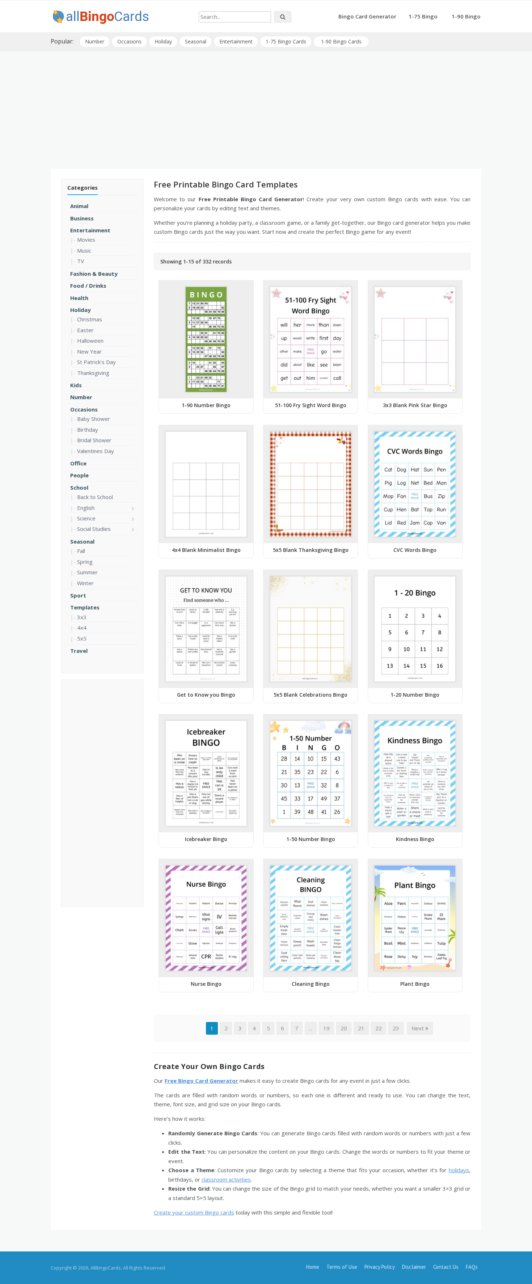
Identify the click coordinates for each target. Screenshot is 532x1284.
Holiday (163, 41)
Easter (85, 330)
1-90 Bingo (466, 16)
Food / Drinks (88, 285)
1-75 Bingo (423, 16)
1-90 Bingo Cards (341, 41)
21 (361, 1028)
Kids (76, 385)
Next (418, 1028)
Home (312, 1266)
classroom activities (226, 1179)
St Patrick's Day (96, 362)
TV (80, 261)
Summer (87, 572)
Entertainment (236, 41)
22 (378, 1028)
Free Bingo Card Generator (201, 1080)
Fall (81, 550)
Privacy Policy (379, 1266)
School (79, 487)
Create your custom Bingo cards (194, 1212)
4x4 (81, 627)
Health (79, 297)
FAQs (472, 1266)
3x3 (81, 617)
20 (344, 1028)
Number (94, 41)
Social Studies (94, 528)
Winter (85, 583)
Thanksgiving (93, 372)
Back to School (95, 496)
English (85, 507)
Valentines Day (95, 451)
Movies (86, 239)
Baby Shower (93, 418)
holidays (459, 1170)
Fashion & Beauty (94, 273)
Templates (85, 607)
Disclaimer (414, 1266)
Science (86, 518)
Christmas (89, 319)
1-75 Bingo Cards (286, 41)
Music (84, 250)
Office (78, 463)
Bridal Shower (94, 440)
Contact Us (446, 1266)
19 (326, 1028)
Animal (79, 206)
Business (82, 218)
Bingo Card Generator (367, 16)
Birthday (87, 429)
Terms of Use (341, 1266)
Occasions (129, 41)
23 (396, 1028)
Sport (78, 595)
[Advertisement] (266, 107)
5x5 (81, 638)
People (79, 475)
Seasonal (195, 41)
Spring (85, 561)
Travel (79, 650)
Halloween (90, 340)
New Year (89, 351)
